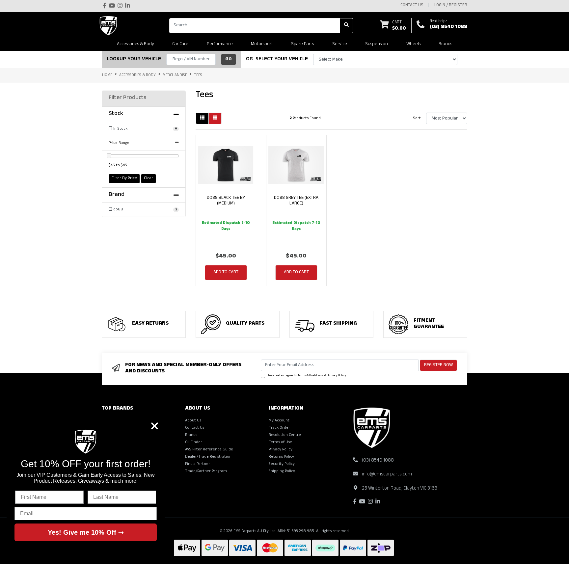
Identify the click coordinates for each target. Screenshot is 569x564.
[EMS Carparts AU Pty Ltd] (110, 26)
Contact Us (194, 428)
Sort (417, 118)
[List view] (215, 118)
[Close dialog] (154, 426)
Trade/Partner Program (206, 471)
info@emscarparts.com (387, 474)
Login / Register (450, 5)
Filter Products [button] (128, 98)
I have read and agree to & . (306, 376)
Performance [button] (220, 44)
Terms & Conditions (310, 376)
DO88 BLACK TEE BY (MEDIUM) (226, 201)
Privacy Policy (337, 376)
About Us (193, 421)
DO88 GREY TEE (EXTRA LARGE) (296, 201)
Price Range (119, 143)
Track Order (279, 428)
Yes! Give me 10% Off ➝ (86, 532)
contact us (411, 5)
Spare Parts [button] (302, 44)
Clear (148, 178)
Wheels (413, 44)
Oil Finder (193, 442)
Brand (116, 195)
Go (228, 59)
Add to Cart (225, 272)
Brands (191, 435)
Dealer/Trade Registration (208, 457)
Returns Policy (281, 457)
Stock (116, 114)
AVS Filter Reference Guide (209, 450)
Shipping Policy (282, 471)
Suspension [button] (376, 44)
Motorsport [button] (262, 44)
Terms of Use (280, 442)
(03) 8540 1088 (448, 27)
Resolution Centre (285, 435)
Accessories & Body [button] (135, 44)
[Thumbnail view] (202, 118)
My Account (279, 421)
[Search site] (346, 25)
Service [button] (339, 44)
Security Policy (282, 464)
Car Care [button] (180, 44)
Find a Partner (197, 464)
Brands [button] (445, 44)
